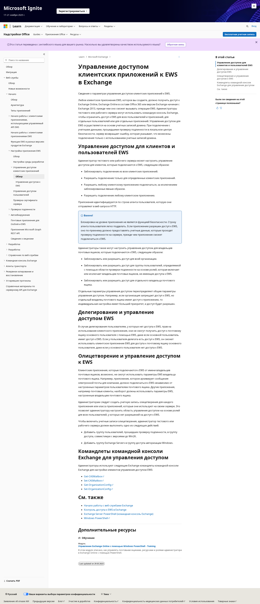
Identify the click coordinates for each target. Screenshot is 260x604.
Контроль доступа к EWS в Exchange (105, 509)
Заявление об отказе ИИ (16, 601)
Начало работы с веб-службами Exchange (108, 505)
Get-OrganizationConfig (97, 484)
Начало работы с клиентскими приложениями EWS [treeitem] (27, 134)
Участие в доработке (79, 601)
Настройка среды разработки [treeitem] (28, 161)
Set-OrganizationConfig (97, 489)
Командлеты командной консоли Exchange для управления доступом (235, 84)
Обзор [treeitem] (9, 66)
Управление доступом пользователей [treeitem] (24, 193)
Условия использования (201, 601)
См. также (222, 89)
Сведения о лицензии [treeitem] (22, 238)
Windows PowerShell (96, 518)
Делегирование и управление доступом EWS (232, 70)
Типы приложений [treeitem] (20, 110)
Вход (254, 26)
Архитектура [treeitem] (17, 105)
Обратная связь (175, 44)
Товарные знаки (226, 601)
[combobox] (24, 60)
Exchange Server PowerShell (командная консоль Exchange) (118, 514)
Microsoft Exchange (98, 56)
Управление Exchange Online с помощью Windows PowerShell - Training (117, 546)
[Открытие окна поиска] (247, 26)
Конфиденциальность (105, 601)
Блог (60, 601)
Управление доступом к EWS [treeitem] (28, 183)
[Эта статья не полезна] (221, 108)
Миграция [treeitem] (11, 72)
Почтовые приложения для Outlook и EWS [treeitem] (25, 222)
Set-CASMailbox (93, 480)
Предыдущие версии (43, 601)
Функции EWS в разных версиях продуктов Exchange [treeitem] (27, 143)
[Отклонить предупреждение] (254, 6)
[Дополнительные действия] (179, 56)
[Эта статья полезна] (217, 108)
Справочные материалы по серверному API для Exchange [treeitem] (21, 288)
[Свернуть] (44, 54)
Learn (82, 56)
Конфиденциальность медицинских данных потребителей (152, 601)
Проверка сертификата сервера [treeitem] (25, 202)
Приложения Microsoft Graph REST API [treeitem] (26, 231)
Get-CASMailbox (93, 476)
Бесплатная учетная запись (240, 34)
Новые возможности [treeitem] (19, 88)
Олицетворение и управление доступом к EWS (233, 77)
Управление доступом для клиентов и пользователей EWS (234, 64)
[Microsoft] (6, 26)
